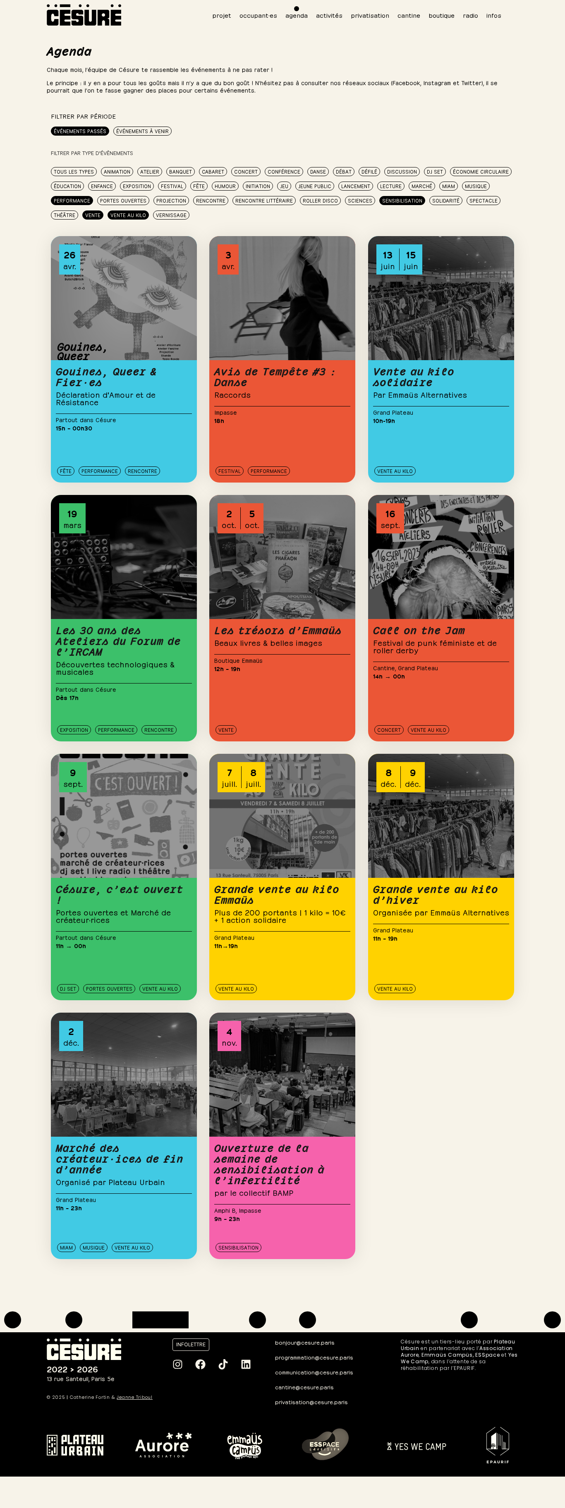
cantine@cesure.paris (304, 1386)
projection (171, 200)
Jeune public (314, 185)
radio (470, 15)
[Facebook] (200, 1364)
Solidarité (446, 200)
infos (493, 15)
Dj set (435, 171)
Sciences (360, 200)
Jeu (284, 185)
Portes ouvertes (123, 200)
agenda (296, 15)
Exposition (137, 185)
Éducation (67, 185)
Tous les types (74, 171)
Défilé (369, 171)
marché (422, 185)
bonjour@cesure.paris (305, 1341)
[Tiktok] (223, 1364)
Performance (72, 200)
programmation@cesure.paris (314, 1356)
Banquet (180, 171)
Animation (117, 171)
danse (318, 171)
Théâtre (64, 214)
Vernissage (171, 214)
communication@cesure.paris (314, 1371)
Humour (225, 185)
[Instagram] (177, 1364)
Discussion (402, 171)
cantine (408, 15)
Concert (246, 171)
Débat (344, 171)
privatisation (370, 15)
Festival (172, 185)
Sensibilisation (402, 200)
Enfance (102, 185)
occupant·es (258, 15)
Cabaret (213, 171)
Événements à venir (142, 130)
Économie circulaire (481, 171)
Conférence (284, 171)
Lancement (355, 185)
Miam (448, 185)
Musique (476, 185)
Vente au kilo (128, 214)
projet (221, 15)
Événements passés (80, 130)
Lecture (391, 185)
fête (199, 185)
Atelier (149, 171)
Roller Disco (320, 200)
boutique (442, 15)
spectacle (483, 200)
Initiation (258, 185)
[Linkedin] (245, 1364)
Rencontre (210, 200)
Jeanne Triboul (135, 1397)
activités (329, 15)
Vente (93, 214)
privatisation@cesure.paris (311, 1401)
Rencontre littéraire (264, 200)
